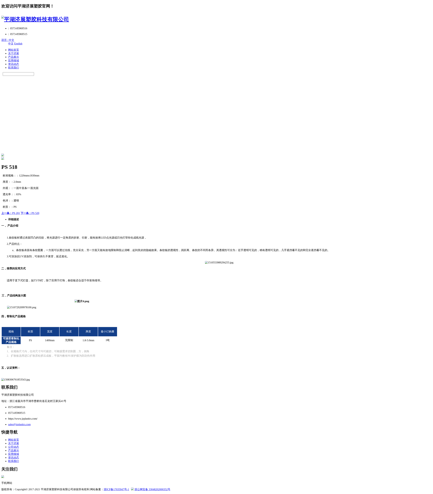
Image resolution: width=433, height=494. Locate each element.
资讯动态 (13, 64)
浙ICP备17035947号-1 (116, 489)
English (18, 43)
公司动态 (13, 446)
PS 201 (10, 213)
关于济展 (13, 53)
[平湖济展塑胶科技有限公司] (35, 19)
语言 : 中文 (7, 40)
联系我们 (13, 67)
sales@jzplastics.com (19, 424)
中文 (11, 43)
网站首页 (13, 49)
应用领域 (13, 60)
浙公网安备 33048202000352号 (152, 489)
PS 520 (30, 213)
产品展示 (13, 56)
